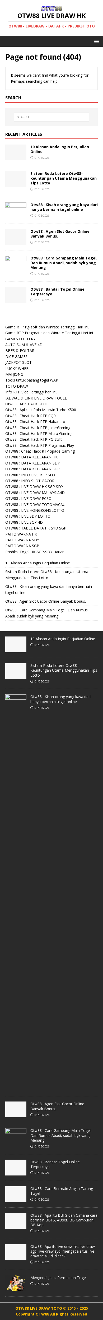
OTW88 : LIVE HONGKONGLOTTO (34, 510)
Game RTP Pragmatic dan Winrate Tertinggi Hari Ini (49, 332)
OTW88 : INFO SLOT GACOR (29, 480)
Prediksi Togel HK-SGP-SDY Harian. (35, 551)
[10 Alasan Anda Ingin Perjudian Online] (15, 157)
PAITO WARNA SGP (22, 545)
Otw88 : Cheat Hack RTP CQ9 (30, 415)
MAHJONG (14, 374)
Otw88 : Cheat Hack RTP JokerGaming (37, 427)
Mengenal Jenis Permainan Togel (58, 1277)
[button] (96, 41)
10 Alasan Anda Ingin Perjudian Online (59, 149)
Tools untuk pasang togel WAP (31, 380)
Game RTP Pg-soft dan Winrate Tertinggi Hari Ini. (47, 326)
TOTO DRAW (16, 386)
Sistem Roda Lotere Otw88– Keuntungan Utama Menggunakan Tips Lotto (63, 178)
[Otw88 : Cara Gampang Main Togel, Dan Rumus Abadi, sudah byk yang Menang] (15, 268)
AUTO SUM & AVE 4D (24, 344)
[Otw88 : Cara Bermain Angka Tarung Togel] (15, 1199)
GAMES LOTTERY (20, 338)
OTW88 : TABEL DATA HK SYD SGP (35, 528)
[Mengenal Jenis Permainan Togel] (15, 1288)
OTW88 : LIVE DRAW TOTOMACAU (35, 504)
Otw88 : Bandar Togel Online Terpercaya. (57, 291)
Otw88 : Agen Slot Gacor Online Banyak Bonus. (60, 234)
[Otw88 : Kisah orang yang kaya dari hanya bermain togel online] (15, 214)
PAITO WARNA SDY (22, 539)
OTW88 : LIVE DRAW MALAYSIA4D (35, 492)
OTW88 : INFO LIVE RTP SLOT (31, 474)
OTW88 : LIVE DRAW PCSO (28, 498)
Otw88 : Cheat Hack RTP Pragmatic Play (39, 445)
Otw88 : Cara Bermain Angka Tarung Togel (61, 1191)
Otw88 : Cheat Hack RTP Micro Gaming (38, 433)
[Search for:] (51, 117)
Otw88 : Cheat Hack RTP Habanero (35, 421)
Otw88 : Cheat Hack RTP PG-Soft (33, 439)
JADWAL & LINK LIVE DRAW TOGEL (36, 398)
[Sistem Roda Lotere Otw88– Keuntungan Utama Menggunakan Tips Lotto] (15, 183)
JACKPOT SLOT (18, 362)
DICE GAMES (16, 356)
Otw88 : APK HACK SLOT (26, 403)
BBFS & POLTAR (19, 350)
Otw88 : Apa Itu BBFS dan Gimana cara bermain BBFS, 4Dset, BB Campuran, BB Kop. (63, 1220)
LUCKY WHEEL (17, 368)
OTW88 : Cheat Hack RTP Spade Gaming (40, 451)
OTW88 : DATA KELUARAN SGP (32, 468)
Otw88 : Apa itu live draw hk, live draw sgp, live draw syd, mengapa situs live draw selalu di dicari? (62, 1251)
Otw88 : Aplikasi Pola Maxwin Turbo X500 (40, 409)
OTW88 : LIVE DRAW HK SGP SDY (34, 486)
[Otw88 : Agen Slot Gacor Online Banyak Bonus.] (15, 241)
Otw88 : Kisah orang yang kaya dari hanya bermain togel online (64, 207)
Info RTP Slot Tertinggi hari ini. (31, 391)
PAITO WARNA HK (21, 534)
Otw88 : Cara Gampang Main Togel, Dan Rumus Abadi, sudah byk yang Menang (63, 262)
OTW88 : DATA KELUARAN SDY (32, 463)
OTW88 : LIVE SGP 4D (24, 522)
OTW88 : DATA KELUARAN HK (31, 456)
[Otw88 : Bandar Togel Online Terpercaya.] (15, 299)
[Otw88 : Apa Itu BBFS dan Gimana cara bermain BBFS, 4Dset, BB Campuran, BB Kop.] (15, 1226)
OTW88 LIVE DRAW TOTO (39, 1308)
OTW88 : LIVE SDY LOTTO (27, 516)
